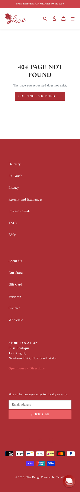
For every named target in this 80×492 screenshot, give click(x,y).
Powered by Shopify (53, 477)
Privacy (14, 188)
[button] (69, 481)
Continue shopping (36, 96)
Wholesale (16, 320)
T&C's (13, 223)
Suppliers (15, 296)
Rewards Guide (20, 211)
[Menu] (72, 19)
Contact (14, 308)
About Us (15, 261)
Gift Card (15, 284)
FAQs (12, 235)
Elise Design (33, 477)
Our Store (16, 273)
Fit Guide (15, 176)
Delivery (14, 164)
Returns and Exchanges (25, 200)
